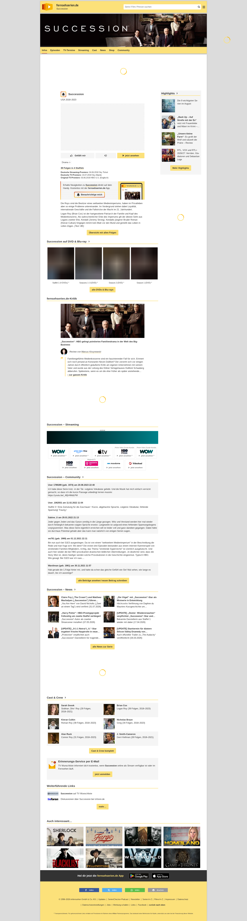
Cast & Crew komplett (102, 751)
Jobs (109, 905)
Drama (65, 162)
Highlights (168, 93)
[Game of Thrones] (181, 858)
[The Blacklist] (65, 858)
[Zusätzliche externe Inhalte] (65, 122)
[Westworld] (143, 858)
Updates (102, 899)
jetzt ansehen (132, 155)
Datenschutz (183, 899)
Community (124, 50)
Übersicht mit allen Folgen (102, 232)
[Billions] (143, 836)
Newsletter (135, 899)
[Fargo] (104, 836)
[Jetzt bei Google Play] (139, 876)
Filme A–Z (158, 899)
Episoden (55, 50)
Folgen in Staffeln (72, 168)
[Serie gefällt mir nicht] (105, 155)
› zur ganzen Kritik (77, 375)
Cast (94, 50)
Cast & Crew (55, 697)
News (103, 50)
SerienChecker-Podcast (118, 899)
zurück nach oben (157, 905)
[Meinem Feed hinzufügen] (63, 94)
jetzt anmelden (102, 774)
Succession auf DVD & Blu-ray (67, 241)
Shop (111, 50)
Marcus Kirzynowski (91, 351)
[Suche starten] (199, 6)
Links (133, 905)
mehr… (102, 806)
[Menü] (203, 7)
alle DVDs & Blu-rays (102, 289)
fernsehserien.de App (110, 875)
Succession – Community (64, 477)
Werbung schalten (120, 905)
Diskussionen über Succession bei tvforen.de (83, 799)
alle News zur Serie (102, 646)
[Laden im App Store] (160, 876)
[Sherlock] (65, 836)
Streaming (83, 50)
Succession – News (59, 589)
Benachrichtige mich (91, 194)
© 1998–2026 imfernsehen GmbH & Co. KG (77, 899)
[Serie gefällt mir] (77, 155)
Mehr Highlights (180, 168)
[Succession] (131, 190)
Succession (62, 9)
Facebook (142, 905)
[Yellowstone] (104, 858)
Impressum (170, 899)
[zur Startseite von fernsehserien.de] (47, 7)
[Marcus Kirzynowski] (64, 351)
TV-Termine (69, 50)
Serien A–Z (147, 899)
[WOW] (102, 437)
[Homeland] (181, 836)
